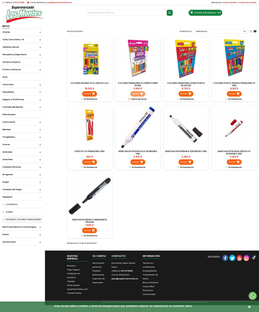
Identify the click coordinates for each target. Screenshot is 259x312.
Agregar (89, 94)
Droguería (8, 174)
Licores (6, 144)
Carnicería (8, 84)
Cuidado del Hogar (12, 189)
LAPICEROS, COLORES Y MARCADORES (23, 219)
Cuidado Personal (12, 167)
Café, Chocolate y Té (13, 39)
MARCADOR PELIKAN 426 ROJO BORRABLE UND (234, 152)
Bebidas (7, 129)
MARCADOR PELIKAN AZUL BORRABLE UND (137, 152)
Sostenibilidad (150, 270)
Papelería (7, 197)
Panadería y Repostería (15, 54)
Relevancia (221, 31)
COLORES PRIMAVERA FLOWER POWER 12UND (138, 84)
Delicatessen (9, 114)
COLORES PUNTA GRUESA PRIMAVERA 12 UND (234, 84)
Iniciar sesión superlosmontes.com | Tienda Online (77, 289)
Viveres (6, 32)
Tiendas (71, 281)
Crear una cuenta (247, 2)
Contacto (119, 256)
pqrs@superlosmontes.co (59, 2)
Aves (5, 77)
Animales (7, 152)
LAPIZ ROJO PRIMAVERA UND (89, 151)
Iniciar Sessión (230, 2)
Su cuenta (99, 256)
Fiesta (6, 234)
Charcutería (9, 122)
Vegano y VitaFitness (13, 99)
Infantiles (7, 159)
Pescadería (8, 92)
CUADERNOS (12, 204)
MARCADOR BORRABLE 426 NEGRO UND (186, 151)
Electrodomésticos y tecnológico (19, 227)
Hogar (6, 182)
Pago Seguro (73, 269)
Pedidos (96, 270)
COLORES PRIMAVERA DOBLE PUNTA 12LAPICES (186, 84)
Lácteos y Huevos (11, 62)
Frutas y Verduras (12, 69)
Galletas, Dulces (11, 47)
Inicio (6, 26)
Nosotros (71, 265)
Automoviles (9, 242)
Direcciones (98, 274)
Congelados (9, 137)
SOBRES (9, 212)
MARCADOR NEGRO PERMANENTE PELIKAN (89, 221)
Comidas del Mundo (13, 107)
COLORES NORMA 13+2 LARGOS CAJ (90, 83)
